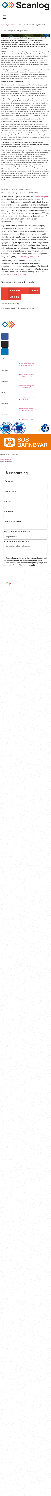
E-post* (8, 501)
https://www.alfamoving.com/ (19, 274)
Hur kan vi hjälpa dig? (17, 542)
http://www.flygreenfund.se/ (28, 256)
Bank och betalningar (19, 651)
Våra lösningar (18, 600)
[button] (11, 290)
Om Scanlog (16, 607)
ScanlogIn (14, 628)
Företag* (9, 512)
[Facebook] (4, 336)
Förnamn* (9, 481)
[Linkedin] (4, 351)
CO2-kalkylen (17, 621)
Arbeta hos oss (15, 646)
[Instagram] (4, 344)
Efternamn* (10, 491)
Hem (3, 25)
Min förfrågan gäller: (17, 532)
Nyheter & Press (11, 25)
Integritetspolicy (5, 459)
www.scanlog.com (41, 196)
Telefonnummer (13, 522)
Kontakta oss (17, 614)
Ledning (11, 642)
